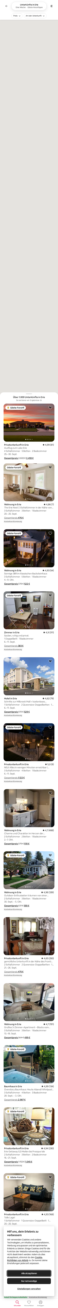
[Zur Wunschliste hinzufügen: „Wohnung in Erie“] (50, 467)
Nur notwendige (29, 1281)
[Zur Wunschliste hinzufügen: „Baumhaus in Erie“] (50, 1049)
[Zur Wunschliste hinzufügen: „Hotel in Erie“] (50, 661)
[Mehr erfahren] (41, 400)
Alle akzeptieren (29, 1273)
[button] (11, 458)
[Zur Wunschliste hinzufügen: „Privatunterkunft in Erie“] (50, 407)
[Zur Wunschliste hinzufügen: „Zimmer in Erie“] (50, 595)
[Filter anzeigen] (51, 6)
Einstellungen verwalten (29, 1288)
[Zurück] (7, 6)
